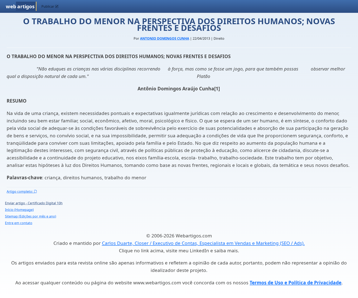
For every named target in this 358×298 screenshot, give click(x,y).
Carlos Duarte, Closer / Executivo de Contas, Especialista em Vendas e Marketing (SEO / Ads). (203, 243)
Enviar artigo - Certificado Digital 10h (34, 203)
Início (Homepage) (19, 209)
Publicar (48, 6)
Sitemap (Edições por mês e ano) (30, 216)
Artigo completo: (20, 191)
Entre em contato (18, 223)
